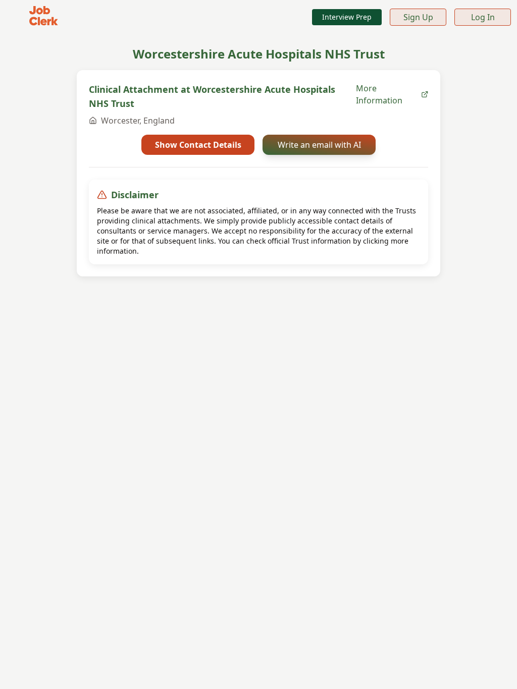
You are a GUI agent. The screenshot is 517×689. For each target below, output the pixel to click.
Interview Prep (347, 17)
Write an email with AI (319, 144)
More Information (379, 94)
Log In (483, 17)
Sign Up (418, 17)
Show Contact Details (198, 144)
